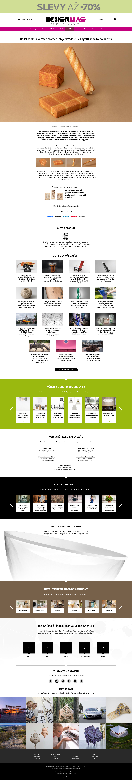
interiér (61, 29)
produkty (69, 29)
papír (73, 206)
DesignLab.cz (69, 777)
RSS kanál (75, 754)
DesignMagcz (70, 693)
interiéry (29, 19)
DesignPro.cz (79, 589)
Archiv (56, 758)
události (42, 29)
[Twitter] (63, 681)
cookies (80, 772)
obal (77, 206)
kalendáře (76, 437)
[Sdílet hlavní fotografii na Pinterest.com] (74, 216)
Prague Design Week (81, 626)
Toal (70, 211)
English (95, 758)
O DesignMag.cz (56, 754)
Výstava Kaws (47, 448)
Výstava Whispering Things (46, 457)
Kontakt (37, 754)
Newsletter (75, 758)
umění (100, 29)
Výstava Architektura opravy (85, 448)
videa (23, 19)
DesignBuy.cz (76, 387)
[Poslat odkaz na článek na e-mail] (82, 216)
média (93, 29)
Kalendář (76, 756)
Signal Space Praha (65, 466)
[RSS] (81, 681)
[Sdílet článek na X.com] (58, 216)
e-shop (18, 19)
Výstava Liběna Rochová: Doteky (85, 457)
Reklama (37, 756)
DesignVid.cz (71, 484)
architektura (52, 29)
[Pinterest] (69, 681)
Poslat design (95, 756)
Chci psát (37, 758)
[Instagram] (57, 681)
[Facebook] (50, 681)
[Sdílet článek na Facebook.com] (50, 216)
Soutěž (95, 754)
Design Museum (71, 526)
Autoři (56, 756)
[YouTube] (75, 681)
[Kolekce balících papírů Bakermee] (66, 82)
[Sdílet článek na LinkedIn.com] (66, 216)
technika (85, 29)
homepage (33, 29)
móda (77, 29)
